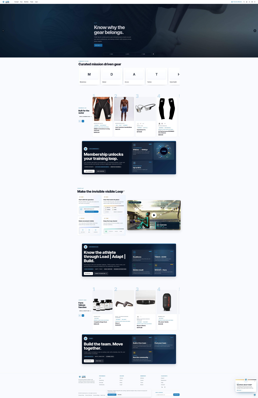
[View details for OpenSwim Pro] (153, 102)
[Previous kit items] (79, 121)
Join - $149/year (100, 171)
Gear (21, 1)
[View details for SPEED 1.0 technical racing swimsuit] (110, 102)
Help (162, 382)
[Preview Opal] (141, 317)
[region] (129, 30)
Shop (121, 382)
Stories (121, 378)
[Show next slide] (254, 30)
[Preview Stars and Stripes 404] (162, 124)
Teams (31, 1)
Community (101, 384)
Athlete (142, 378)
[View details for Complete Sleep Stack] (110, 295)
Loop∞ (36, 1)
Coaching (101, 380)
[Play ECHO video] (154, 215)
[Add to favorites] (110, 99)
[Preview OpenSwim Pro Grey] (143, 124)
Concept (16, 1)
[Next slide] (177, 75)
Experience (163, 380)
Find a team (98, 360)
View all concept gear (84, 310)
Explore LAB (87, 273)
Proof (121, 380)
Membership (143, 375)
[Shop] (247, 2)
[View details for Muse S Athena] (153, 295)
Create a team (88, 360)
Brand (141, 384)
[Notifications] (249, 2)
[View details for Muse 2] (132, 295)
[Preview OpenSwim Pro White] (138, 124)
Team (141, 382)
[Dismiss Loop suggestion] (255, 381)
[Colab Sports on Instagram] (165, 387)
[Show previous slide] (3, 30)
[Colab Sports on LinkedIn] (162, 387)
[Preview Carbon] (138, 317)
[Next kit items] (83, 121)
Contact (163, 384)
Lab (100, 378)
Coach (141, 380)
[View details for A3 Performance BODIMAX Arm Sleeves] (175, 102)
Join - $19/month (89, 171)
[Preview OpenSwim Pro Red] (141, 124)
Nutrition (26, 1)
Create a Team (98, 45)
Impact (162, 378)
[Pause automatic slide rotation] (153, 54)
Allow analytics (112, 394)
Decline (119, 394)
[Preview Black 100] (159, 124)
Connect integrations (100, 273)
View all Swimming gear (84, 116)
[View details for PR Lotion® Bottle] (175, 295)
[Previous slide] (80, 75)
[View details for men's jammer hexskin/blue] (132, 102)
